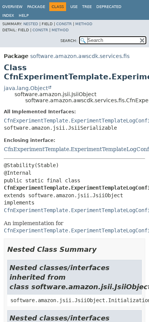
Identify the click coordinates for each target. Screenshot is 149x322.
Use (74, 7)
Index (8, 15)
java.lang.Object (26, 88)
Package (36, 7)
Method (83, 24)
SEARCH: (68, 41)
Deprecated (108, 7)
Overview (12, 7)
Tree (87, 7)
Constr (64, 24)
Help (24, 15)
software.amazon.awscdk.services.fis (80, 56)
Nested (30, 24)
